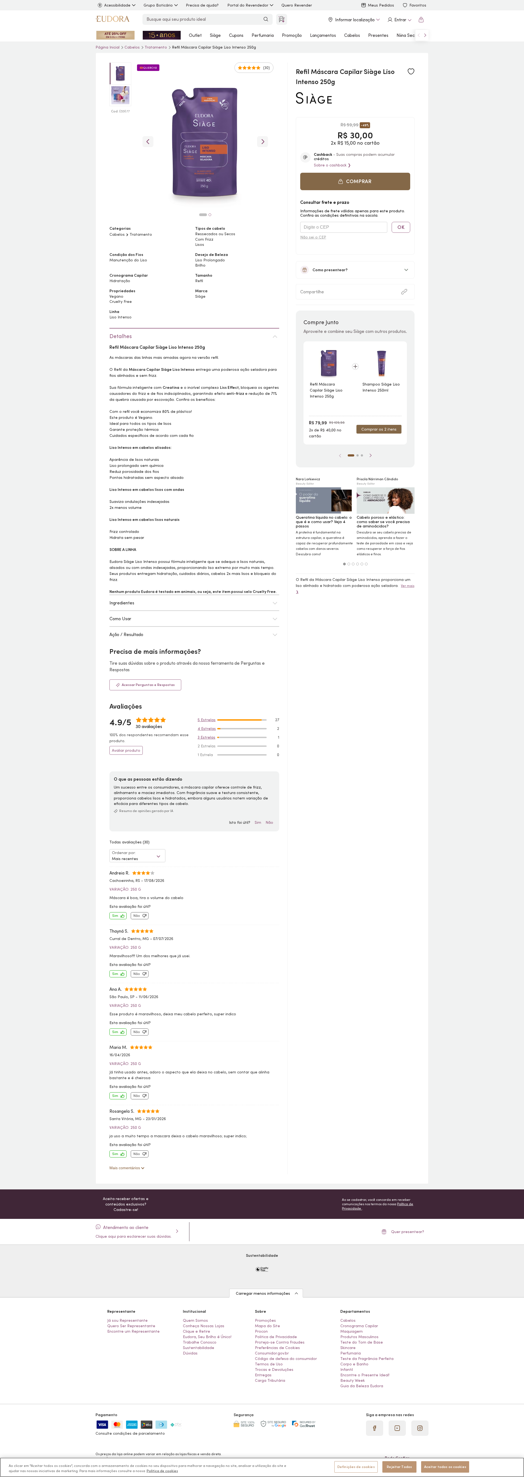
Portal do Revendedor (247, 5)
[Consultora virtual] (281, 19)
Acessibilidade (117, 5)
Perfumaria (263, 35)
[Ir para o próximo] (425, 35)
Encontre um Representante (133, 1331)
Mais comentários (125, 1168)
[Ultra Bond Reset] (115, 35)
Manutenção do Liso (128, 260)
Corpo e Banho (354, 1364)
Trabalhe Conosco (199, 1342)
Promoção (292, 35)
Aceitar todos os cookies (445, 1466)
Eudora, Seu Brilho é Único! (207, 1336)
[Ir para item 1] (351, 455)
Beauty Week (352, 1380)
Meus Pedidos (381, 5)
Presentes (378, 35)
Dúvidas (190, 1353)
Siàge (215, 35)
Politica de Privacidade (276, 1336)
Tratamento (156, 47)
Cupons (236, 35)
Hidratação (119, 280)
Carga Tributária (270, 1380)
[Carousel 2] (348, 564)
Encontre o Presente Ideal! (364, 1374)
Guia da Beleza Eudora (361, 1385)
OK (400, 227)
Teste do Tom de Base (361, 1342)
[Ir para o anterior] (419, 35)
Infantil (346, 1369)
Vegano (116, 296)
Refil (199, 280)
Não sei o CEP (313, 237)
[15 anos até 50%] (161, 35)
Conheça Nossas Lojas (203, 1325)
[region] (262, 1467)
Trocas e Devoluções (274, 1369)
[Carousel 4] (357, 564)
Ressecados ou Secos (215, 233)
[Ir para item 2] (357, 455)
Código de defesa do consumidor (286, 1358)
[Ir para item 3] (362, 455)
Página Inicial (108, 47)
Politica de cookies (162, 1471)
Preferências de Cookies (277, 1347)
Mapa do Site (267, 1325)
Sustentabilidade (198, 1347)
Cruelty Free (120, 301)
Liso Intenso (120, 317)
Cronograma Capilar (359, 1325)
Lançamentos (323, 35)
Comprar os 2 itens (379, 429)
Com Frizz (204, 239)
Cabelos (352, 35)
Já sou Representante (127, 1320)
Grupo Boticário (158, 5)
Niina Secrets (409, 35)
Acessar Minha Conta (399, 19)
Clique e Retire (196, 1331)
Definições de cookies (356, 1466)
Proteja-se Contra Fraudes (280, 1342)
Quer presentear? (407, 1231)
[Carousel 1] (344, 564)
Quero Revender (296, 5)
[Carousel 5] (362, 564)
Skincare (348, 1347)
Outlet (195, 35)
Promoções (265, 1320)
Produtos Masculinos (359, 1336)
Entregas (263, 1374)
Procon (261, 1331)
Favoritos (417, 5)
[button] (355, 181)
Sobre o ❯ (332, 165)
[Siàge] (314, 101)
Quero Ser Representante (131, 1325)
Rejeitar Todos (399, 1466)
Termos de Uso (269, 1364)
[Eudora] (112, 19)
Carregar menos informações (263, 1293)
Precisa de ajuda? (202, 5)
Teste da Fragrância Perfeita (367, 1358)
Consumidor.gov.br (272, 1353)
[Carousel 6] (366, 564)
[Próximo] (370, 455)
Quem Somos (195, 1320)
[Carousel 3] (353, 564)
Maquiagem (351, 1331)
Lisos (199, 244)
